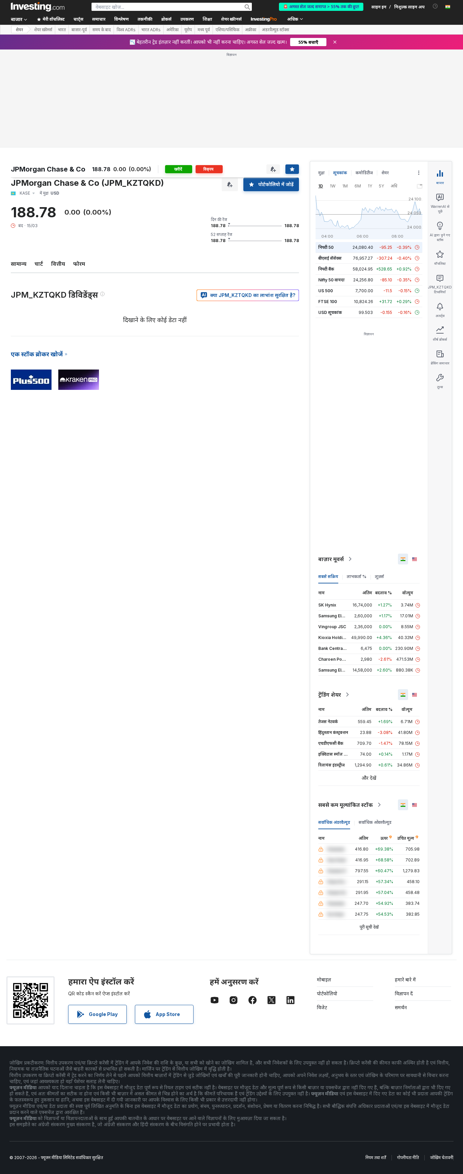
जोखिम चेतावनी (441, 1157)
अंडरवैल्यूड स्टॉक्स (275, 30)
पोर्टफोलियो (327, 993)
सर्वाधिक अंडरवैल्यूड (334, 822)
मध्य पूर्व (204, 30)
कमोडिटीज (364, 172)
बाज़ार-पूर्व (79, 30)
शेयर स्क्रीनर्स (231, 19)
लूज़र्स (379, 576)
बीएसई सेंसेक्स (330, 258)
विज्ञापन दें (404, 993)
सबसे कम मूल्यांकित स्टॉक (345, 804)
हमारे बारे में (405, 979)
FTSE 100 (327, 301)
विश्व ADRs (126, 30)
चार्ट (39, 263)
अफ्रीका (250, 30)
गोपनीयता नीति (408, 1157)
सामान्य (18, 263)
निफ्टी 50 (326, 247)
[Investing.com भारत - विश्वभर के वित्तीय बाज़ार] (37, 7)
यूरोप (188, 30)
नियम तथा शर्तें (375, 1157)
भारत (62, 30)
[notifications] (435, 6)
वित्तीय (58, 263)
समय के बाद (102, 30)
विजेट (322, 1007)
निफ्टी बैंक (326, 269)
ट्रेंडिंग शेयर (329, 694)
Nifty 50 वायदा (331, 279)
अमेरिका (172, 30)
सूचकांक (340, 172)
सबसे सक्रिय (328, 576)
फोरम (79, 263)
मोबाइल (324, 979)
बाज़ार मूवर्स (331, 559)
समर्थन (401, 1007)
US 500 (325, 290)
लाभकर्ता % (356, 576)
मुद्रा (321, 172)
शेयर (19, 30)
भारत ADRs (151, 30)
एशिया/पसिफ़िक (227, 30)
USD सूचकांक (330, 312)
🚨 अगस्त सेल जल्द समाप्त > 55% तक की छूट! (321, 6)
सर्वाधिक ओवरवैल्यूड (375, 822)
